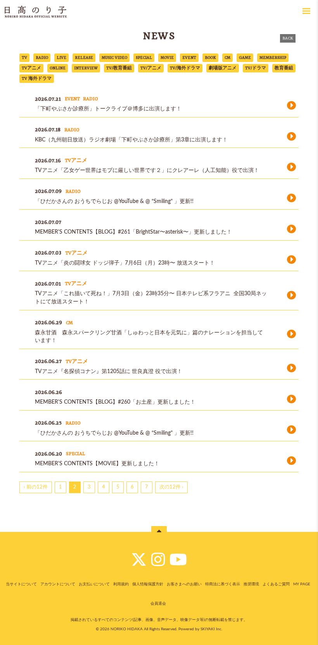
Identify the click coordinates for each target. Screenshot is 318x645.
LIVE (61, 57)
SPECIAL (144, 57)
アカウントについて (57, 584)
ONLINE (58, 68)
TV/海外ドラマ (185, 68)
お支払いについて (94, 584)
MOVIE (167, 57)
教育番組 (284, 68)
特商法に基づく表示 (222, 584)
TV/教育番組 (119, 68)
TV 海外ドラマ (37, 78)
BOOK (210, 57)
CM (227, 57)
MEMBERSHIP (272, 57)
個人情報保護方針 (147, 584)
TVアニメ (31, 68)
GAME (245, 57)
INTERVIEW (86, 68)
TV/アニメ (150, 68)
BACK (287, 38)
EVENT (189, 57)
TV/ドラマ (255, 68)
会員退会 (158, 603)
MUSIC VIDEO (114, 57)
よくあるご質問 (276, 584)
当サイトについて (21, 584)
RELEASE (84, 57)
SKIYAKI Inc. (211, 629)
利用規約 (121, 584)
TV (24, 57)
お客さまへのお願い (184, 584)
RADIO (42, 57)
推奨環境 (251, 584)
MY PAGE (301, 584)
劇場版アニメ (223, 68)
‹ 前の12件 (36, 487)
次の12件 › (171, 487)
